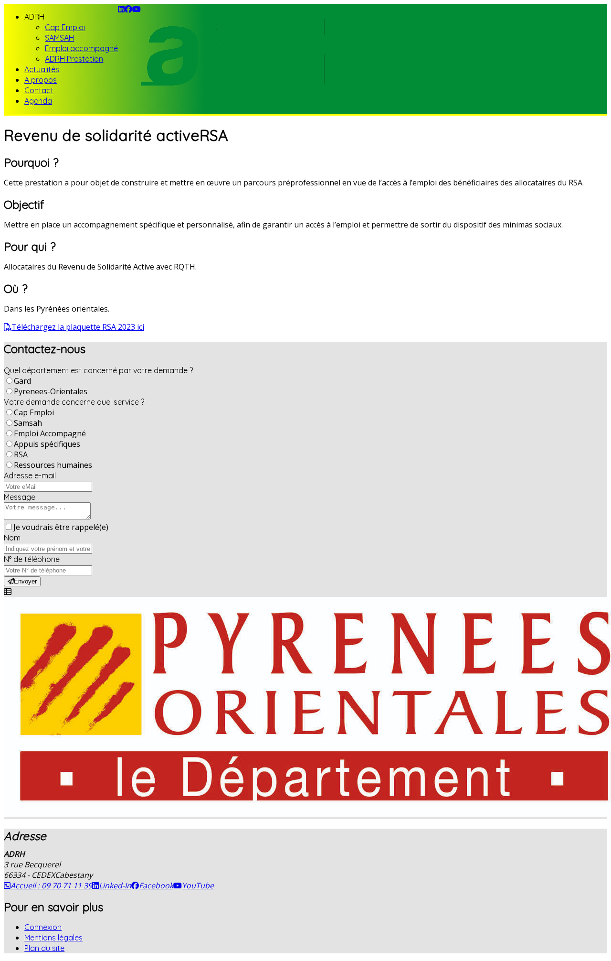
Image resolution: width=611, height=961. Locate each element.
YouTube (198, 885)
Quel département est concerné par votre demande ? (98, 370)
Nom (12, 537)
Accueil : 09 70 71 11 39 (51, 885)
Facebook (156, 885)
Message (19, 497)
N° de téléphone (32, 559)
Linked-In (115, 885)
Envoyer (25, 581)
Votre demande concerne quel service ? (74, 402)
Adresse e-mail (30, 475)
